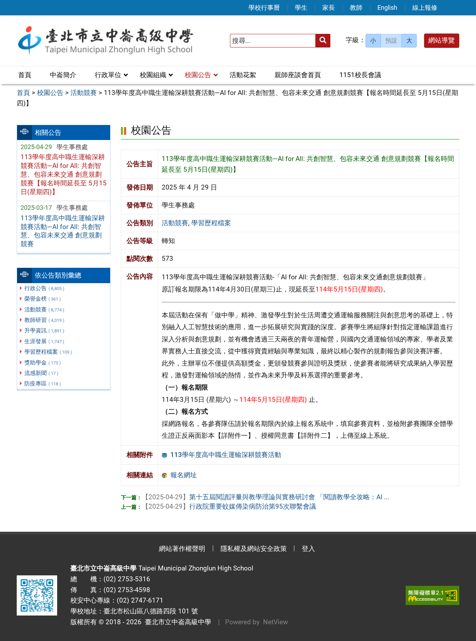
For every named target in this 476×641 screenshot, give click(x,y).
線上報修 (424, 7)
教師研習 (44, 320)
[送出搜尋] (322, 40)
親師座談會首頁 (298, 75)
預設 (391, 40)
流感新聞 (41, 373)
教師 (356, 7)
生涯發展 (44, 341)
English (387, 7)
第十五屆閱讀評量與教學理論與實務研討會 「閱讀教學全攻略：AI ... (265, 497)
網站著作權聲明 (182, 549)
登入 (308, 549)
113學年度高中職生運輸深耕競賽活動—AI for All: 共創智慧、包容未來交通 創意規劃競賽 (63, 231)
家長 (328, 7)
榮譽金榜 (42, 298)
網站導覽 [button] (441, 40)
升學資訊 (44, 330)
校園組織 (153, 75)
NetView (275, 622)
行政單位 (108, 75)
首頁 (24, 75)
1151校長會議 (360, 75)
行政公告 (44, 288)
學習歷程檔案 (48, 351)
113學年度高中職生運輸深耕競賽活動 (225, 455)
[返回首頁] (105, 40)
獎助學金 (42, 362)
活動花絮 (243, 75)
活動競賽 (44, 309)
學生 (301, 7)
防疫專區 (42, 383)
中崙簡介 (63, 75)
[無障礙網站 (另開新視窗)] (432, 595)
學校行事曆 (264, 7)
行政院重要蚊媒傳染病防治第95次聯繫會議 (229, 506)
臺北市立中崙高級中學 (176, 622)
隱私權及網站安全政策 (254, 549)
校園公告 (198, 75)
